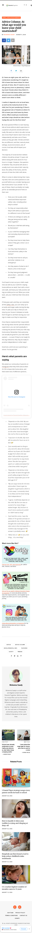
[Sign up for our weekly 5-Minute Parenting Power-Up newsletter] (16, 554)
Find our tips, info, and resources (11, 564)
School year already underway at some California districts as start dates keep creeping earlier (8, 748)
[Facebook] (14, 907)
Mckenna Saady (9, 34)
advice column (20, 644)
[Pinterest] (21, 655)
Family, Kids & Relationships (11, 17)
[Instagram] (19, 907)
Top (16, 929)
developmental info (10, 648)
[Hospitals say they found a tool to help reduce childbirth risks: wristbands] (16, 841)
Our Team (10, 912)
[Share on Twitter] (8, 40)
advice (8, 644)
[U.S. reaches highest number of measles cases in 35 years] (16, 874)
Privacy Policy (20, 912)
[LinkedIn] (17, 655)
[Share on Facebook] (4, 40)
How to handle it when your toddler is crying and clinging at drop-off (15, 823)
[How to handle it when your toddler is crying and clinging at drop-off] (16, 808)
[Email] (21, 70)
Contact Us (23, 915)
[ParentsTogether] (12, 5)
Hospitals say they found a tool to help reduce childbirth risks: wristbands (15, 856)
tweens (20, 651)
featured (24, 648)
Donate (17, 918)
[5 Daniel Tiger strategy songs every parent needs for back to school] (16, 778)
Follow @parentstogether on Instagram (13, 623)
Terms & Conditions (11, 915)
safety (11, 651)
